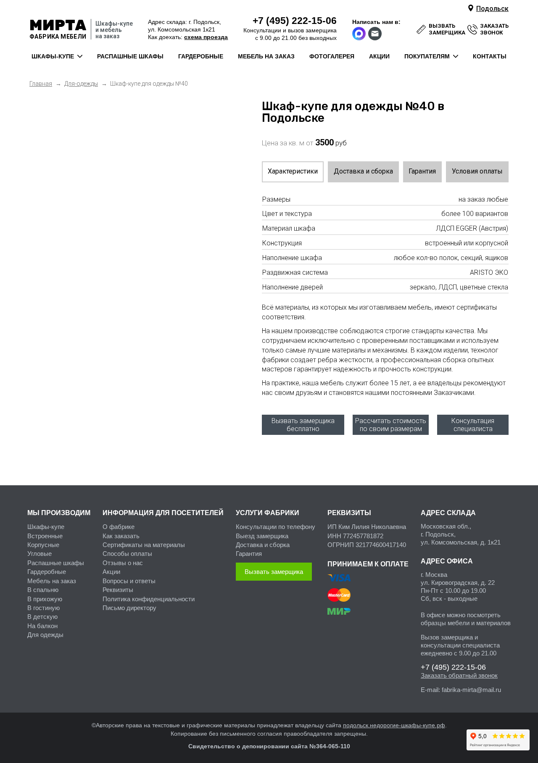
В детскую (42, 616)
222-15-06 (295, 20)
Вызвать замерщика (274, 571)
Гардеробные (46, 571)
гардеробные (200, 56)
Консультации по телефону (275, 526)
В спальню (42, 589)
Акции (111, 571)
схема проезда (206, 37)
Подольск (492, 9)
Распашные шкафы (55, 562)
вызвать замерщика (447, 29)
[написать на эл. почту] (375, 33)
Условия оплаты (477, 171)
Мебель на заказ (51, 580)
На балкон (42, 625)
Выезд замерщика (262, 535)
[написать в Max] (359, 33)
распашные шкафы (130, 56)
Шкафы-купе (45, 526)
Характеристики (293, 171)
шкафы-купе (53, 56)
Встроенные (45, 535)
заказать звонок (494, 29)
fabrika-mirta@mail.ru (471, 689)
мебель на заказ (266, 56)
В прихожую (44, 599)
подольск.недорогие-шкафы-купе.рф (394, 725)
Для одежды (45, 634)
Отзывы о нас (123, 562)
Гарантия (422, 171)
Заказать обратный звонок (459, 675)
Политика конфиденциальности (149, 599)
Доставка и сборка (363, 171)
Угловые (39, 553)
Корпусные (43, 544)
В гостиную (43, 607)
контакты (489, 56)
